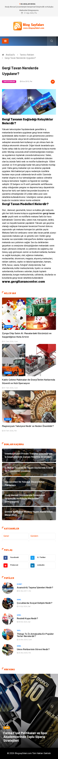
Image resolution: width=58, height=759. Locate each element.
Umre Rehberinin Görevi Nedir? (33, 649)
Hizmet (19, 584)
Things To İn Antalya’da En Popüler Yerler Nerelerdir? (35, 634)
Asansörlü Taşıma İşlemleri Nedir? (35, 587)
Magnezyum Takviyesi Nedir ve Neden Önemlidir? (28, 425)
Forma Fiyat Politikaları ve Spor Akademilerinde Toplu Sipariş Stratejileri (25, 736)
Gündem (34, 536)
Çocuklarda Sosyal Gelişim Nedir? (34, 602)
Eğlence (8, 326)
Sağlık (7, 419)
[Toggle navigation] (5, 41)
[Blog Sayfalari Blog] (29, 25)
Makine (8, 373)
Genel (6, 536)
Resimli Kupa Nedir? (27, 618)
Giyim (6, 727)
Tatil (19, 630)
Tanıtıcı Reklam (27, 54)
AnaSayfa (10, 54)
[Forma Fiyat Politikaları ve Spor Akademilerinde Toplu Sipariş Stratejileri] (29, 711)
